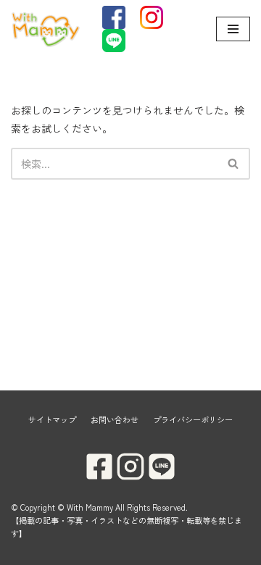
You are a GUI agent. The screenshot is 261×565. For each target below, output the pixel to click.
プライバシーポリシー (193, 419)
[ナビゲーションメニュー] (233, 29)
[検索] (234, 164)
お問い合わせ (114, 419)
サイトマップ (52, 419)
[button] (233, 163)
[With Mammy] (45, 29)
